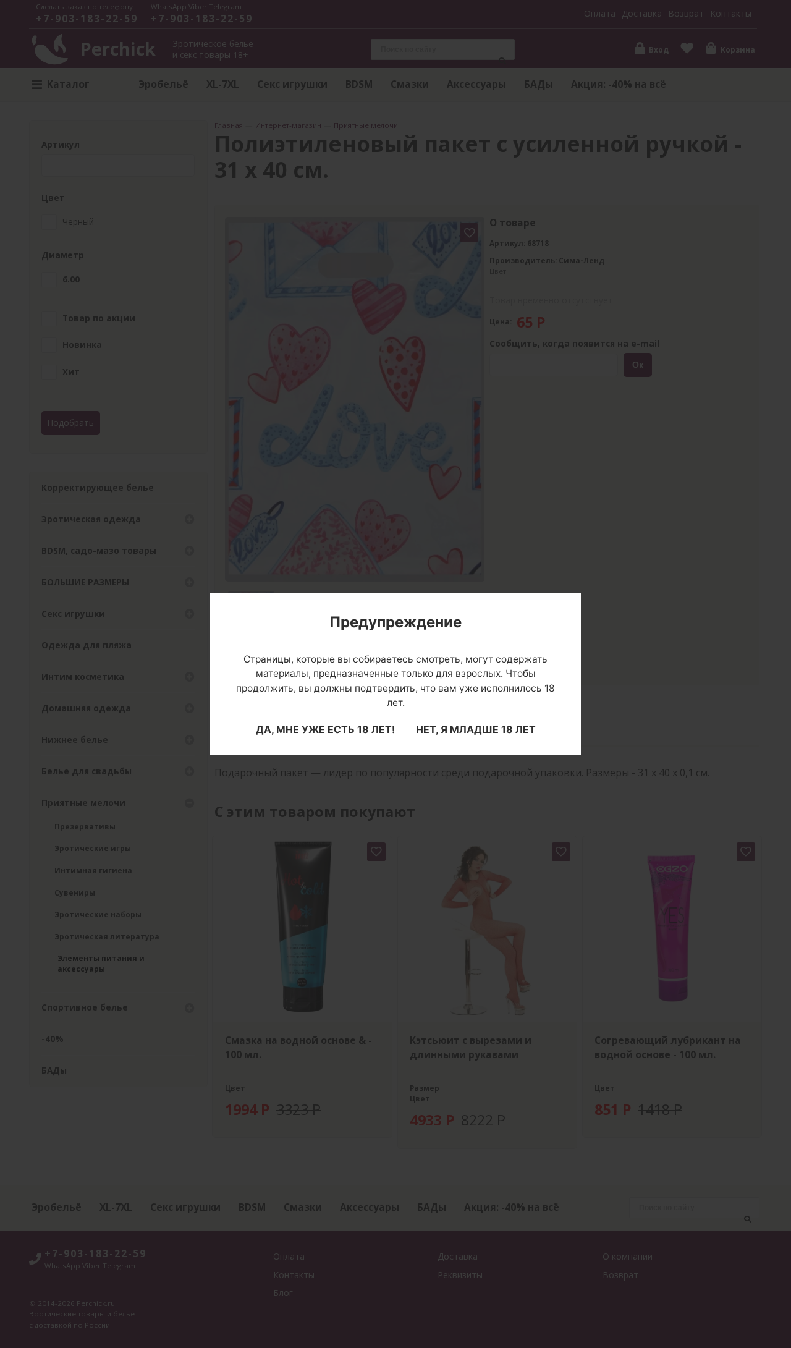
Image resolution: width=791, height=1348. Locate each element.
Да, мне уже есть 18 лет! (325, 729)
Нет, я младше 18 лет (476, 729)
